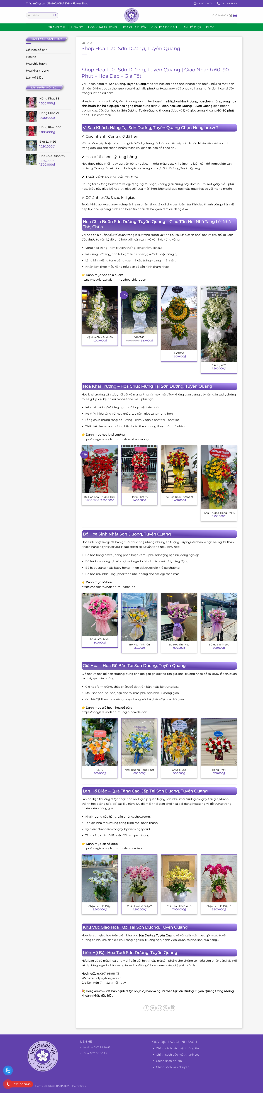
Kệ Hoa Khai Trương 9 (179, 497)
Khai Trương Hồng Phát (139, 769)
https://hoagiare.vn (108, 978)
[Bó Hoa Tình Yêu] (100, 614)
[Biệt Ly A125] (219, 323)
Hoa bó (77, 27)
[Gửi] (55, 15)
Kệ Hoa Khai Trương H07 (99, 497)
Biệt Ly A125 (218, 365)
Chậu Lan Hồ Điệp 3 (179, 906)
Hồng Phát (219, 769)
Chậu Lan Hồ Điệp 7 (139, 906)
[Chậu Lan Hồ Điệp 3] (179, 878)
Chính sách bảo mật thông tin (177, 1048)
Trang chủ (57, 27)
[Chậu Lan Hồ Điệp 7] (139, 878)
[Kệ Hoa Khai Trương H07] (100, 469)
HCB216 (179, 353)
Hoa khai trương (102, 27)
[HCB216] (179, 317)
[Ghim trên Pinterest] (166, 1008)
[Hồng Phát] (219, 742)
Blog (210, 27)
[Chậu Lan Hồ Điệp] (100, 878)
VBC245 (139, 337)
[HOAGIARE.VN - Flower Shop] (131, 15)
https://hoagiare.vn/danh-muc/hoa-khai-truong (115, 439)
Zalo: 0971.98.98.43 (95, 1053)
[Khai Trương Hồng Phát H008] (219, 477)
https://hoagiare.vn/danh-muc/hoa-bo (108, 587)
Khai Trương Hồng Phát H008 (219, 513)
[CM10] (100, 742)
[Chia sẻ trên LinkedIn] (172, 1008)
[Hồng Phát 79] (139, 469)
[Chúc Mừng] (179, 742)
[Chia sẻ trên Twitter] (153, 1008)
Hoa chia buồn (134, 27)
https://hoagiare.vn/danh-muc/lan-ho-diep (112, 848)
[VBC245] (139, 310)
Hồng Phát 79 (139, 497)
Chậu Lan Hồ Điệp (99, 906)
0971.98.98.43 (102, 1047)
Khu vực (87, 43)
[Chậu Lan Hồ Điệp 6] (219, 878)
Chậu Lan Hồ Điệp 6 (218, 906)
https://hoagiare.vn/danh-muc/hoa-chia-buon (114, 279)
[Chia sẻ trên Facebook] (146, 1008)
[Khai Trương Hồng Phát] (139, 742)
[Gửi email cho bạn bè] (159, 1008)
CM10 (99, 769)
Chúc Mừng (179, 769)
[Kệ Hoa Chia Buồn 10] (100, 310)
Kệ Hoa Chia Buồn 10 (100, 337)
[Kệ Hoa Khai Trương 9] (179, 469)
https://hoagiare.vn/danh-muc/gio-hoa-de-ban (114, 712)
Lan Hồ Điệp (191, 27)
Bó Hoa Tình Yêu (99, 639)
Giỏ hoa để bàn (164, 27)
